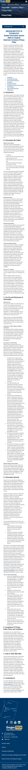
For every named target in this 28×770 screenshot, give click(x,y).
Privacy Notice (18, 764)
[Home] (14, 728)
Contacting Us (10, 90)
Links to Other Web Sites (12, 88)
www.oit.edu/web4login (9, 570)
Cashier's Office (17, 7)
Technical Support (11, 764)
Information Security (11, 83)
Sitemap (4, 764)
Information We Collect (12, 79)
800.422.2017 (7, 737)
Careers (4, 747)
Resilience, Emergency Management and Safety (14, 755)
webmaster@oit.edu (8, 684)
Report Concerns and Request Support (12, 759)
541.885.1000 (14, 737)
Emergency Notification (8, 751)
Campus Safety (6, 743)
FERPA (8, 65)
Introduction (10, 77)
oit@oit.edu (6, 739)
